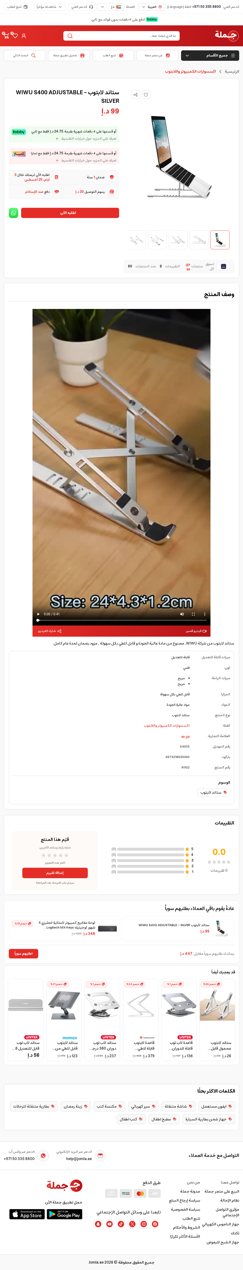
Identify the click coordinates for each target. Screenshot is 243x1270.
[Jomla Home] (227, 36)
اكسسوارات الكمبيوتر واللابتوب (167, 726)
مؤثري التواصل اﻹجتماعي (227, 1212)
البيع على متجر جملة (222, 1191)
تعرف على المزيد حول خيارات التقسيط (88, 138)
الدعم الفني (79, 7)
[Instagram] (143, 1224)
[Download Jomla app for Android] (64, 1214)
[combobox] (152, 7)
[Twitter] (132, 1224)
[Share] (135, 94)
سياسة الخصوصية (185, 1209)
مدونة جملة (190, 1191)
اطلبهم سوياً (23, 954)
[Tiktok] (120, 1224)
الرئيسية (232, 71)
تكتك (235, 1233)
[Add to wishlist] (146, 94)
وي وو (185, 736)
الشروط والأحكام (186, 1227)
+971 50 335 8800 (206, 7)
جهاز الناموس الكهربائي (220, 1224)
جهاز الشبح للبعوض (222, 1242)
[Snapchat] (98, 1224)
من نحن (193, 1182)
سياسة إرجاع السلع (184, 1200)
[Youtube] (109, 1224)
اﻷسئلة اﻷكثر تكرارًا (185, 1236)
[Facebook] (155, 1224)
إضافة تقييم (55, 873)
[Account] (24, 36)
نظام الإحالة (229, 1200)
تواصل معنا (230, 1182)
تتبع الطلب (14, 7)
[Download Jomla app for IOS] (27, 1214)
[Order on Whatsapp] (13, 213)
